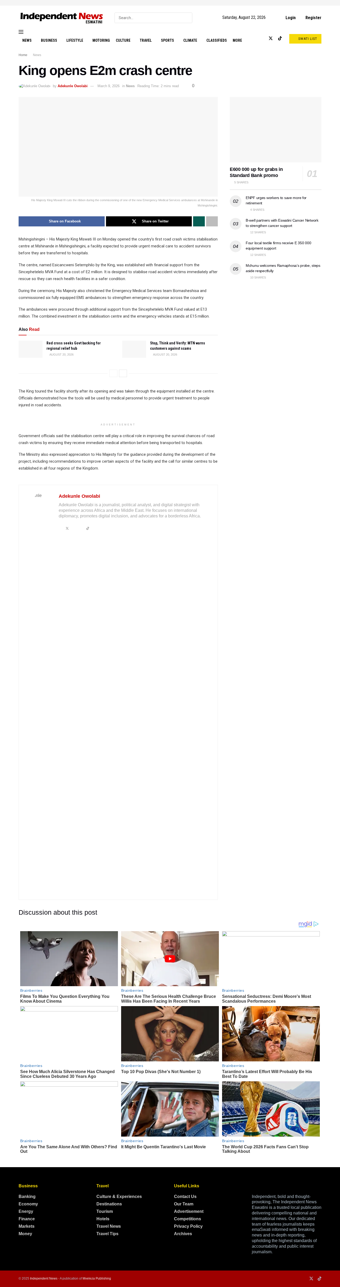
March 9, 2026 (108, 86)
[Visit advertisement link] (170, 3)
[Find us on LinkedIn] (261, 38)
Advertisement (188, 1211)
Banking (27, 1196)
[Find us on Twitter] (271, 38)
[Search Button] (187, 17)
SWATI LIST (307, 39)
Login (290, 17)
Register (312, 17)
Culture (123, 40)
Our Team (183, 1204)
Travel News (108, 1226)
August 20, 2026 (61, 354)
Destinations (109, 1204)
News (27, 40)
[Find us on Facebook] (253, 38)
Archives (183, 1233)
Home (23, 55)
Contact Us (185, 1196)
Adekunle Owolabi (73, 86)
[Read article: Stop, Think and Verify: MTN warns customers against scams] (134, 349)
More (237, 40)
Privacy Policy (188, 1226)
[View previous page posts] (113, 373)
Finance (27, 1219)
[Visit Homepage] (62, 17)
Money (25, 1233)
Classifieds (216, 40)
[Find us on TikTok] (280, 38)
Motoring (101, 40)
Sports (167, 40)
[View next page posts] (123, 373)
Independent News (43, 1278)
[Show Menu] (21, 32)
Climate (190, 40)
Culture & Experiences (119, 1196)
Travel (146, 40)
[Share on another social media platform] (212, 221)
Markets (27, 1226)
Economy (28, 1204)
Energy (26, 1211)
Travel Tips (107, 1233)
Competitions (187, 1219)
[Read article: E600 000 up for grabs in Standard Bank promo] (275, 130)
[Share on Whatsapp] (199, 221)
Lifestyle (74, 40)
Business (49, 40)
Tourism (104, 1211)
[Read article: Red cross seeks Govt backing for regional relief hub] (30, 349)
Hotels (102, 1219)
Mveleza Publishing (97, 1278)
